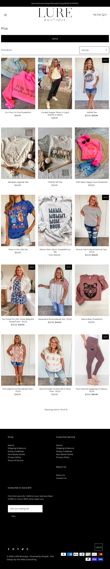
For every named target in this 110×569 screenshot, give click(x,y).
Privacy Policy (14, 457)
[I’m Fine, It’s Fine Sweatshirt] (18, 83)
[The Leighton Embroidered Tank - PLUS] (18, 360)
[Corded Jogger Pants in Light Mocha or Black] (55, 83)
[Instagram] (13, 549)
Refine (55, 39)
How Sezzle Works (16, 454)
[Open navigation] (11, 14)
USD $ (99, 547)
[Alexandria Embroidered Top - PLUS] (55, 290)
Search (11, 445)
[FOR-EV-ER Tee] (55, 153)
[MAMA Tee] (92, 83)
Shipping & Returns (17, 448)
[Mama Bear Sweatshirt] (92, 290)
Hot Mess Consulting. (27, 559)
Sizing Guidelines (16, 451)
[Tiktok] (22, 549)
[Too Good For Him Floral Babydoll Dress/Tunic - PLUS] (18, 290)
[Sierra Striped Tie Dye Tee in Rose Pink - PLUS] (55, 360)
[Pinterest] (18, 549)
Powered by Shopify (39, 556)
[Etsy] (27, 549)
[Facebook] (8, 549)
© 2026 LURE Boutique (17, 556)
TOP (105, 565)
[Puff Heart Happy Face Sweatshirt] (92, 153)
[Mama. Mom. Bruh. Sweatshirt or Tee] (55, 220)
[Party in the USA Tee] (18, 220)
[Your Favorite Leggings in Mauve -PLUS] (92, 360)
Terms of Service (15, 460)
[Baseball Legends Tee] (18, 153)
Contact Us (61, 478)
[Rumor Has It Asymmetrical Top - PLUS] (92, 220)
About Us (60, 475)
